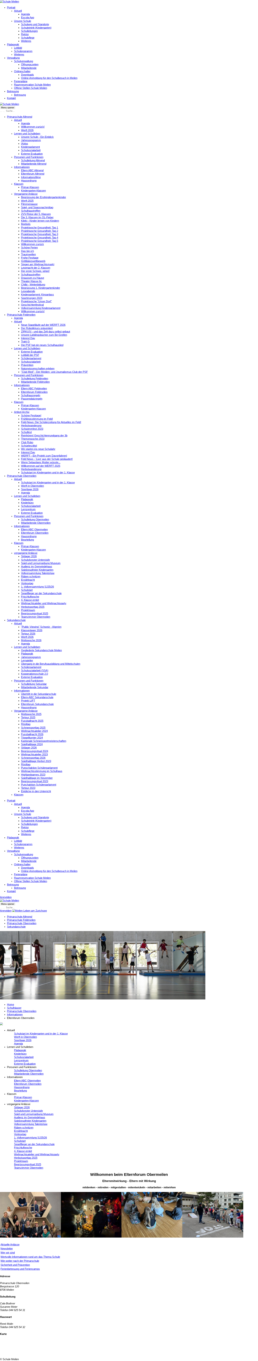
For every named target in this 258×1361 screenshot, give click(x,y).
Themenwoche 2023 (32, 438)
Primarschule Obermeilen (21, 475)
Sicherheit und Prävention (15, 1265)
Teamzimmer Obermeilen (35, 616)
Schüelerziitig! (29, 445)
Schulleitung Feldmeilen (34, 378)
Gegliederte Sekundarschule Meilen (41, 650)
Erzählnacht (28, 579)
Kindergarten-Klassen (33, 190)
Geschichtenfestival (32, 304)
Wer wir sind (8, 1252)
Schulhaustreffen (30, 210)
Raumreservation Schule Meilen (32, 84)
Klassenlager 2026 (31, 630)
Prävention (27, 365)
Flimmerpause (29, 204)
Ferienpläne (20, 81)
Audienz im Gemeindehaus (36, 566)
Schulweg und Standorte (35, 24)
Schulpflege (27, 37)
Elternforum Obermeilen (34, 532)
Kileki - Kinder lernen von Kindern (40, 220)
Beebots (26, 224)
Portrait (11, 7)
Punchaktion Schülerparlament (38, 784)
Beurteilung (27, 539)
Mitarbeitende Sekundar (34, 687)
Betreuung (13, 91)
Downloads (27, 74)
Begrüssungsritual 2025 (34, 613)
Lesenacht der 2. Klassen (35, 267)
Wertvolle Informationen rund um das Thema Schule (30, 1256)
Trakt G (25, 341)
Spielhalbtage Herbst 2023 (36, 761)
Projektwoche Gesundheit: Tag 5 (39, 241)
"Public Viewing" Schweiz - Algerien (41, 626)
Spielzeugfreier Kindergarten (37, 569)
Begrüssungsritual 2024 (34, 751)
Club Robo (27, 442)
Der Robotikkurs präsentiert (37, 328)
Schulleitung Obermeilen (35, 519)
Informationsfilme (31, 177)
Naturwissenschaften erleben (37, 368)
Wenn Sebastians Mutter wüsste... (40, 462)
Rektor (25, 34)
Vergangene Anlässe (26, 194)
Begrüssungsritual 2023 (34, 781)
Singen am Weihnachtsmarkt (37, 264)
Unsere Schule (22, 21)
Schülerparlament (31, 358)
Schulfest (26, 432)
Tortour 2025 (28, 717)
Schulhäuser (14, 1007)
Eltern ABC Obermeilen (34, 529)
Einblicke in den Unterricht (36, 791)
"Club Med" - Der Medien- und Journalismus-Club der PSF (54, 371)
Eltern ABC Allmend (32, 170)
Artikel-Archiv (21, 412)
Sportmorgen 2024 (31, 298)
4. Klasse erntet (30, 600)
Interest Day (28, 338)
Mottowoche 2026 (31, 640)
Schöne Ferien (29, 247)
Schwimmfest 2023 (32, 428)
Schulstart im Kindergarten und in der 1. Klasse (48, 472)
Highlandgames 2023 (33, 774)
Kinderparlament (30, 147)
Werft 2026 (27, 130)
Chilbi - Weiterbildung (33, 284)
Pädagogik (13, 44)
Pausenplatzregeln (31, 398)
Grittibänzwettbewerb (33, 261)
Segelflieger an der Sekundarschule (41, 593)
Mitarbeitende (29, 68)
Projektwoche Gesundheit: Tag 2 (39, 231)
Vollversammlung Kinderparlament (40, 308)
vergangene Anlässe (25, 553)
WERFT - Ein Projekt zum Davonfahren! (44, 455)
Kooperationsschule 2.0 (34, 673)
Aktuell (18, 10)
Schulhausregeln (30, 395)
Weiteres (26, 41)
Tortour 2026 (28, 633)
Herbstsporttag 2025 (32, 606)
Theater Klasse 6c (31, 281)
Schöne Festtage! (31, 415)
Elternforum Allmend (32, 173)
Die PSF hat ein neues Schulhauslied (42, 345)
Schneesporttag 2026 (33, 757)
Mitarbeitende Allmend (33, 163)
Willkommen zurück (32, 244)
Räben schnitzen (30, 576)
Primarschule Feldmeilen (21, 314)
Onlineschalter (22, 71)
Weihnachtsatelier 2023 (34, 754)
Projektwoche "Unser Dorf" (36, 301)
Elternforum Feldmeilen (34, 392)
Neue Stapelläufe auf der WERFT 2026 (43, 325)
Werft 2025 (27, 200)
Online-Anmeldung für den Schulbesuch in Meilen (49, 78)
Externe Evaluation (32, 153)
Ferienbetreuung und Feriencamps (20, 1269)
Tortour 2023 (28, 788)
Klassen (18, 184)
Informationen (22, 167)
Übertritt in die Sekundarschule (38, 694)
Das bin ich (27, 251)
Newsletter (7, 1248)
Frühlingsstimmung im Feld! (37, 418)
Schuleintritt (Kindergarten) (36, 27)
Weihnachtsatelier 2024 (34, 731)
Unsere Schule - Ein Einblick (37, 137)
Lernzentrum (28, 509)
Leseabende (28, 291)
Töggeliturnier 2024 (32, 737)
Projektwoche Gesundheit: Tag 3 (39, 234)
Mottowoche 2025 (31, 714)
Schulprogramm (23, 51)
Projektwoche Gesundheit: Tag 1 (39, 227)
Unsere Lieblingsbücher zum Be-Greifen (44, 334)
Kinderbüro (27, 502)
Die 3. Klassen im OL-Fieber (37, 217)
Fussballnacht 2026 (32, 734)
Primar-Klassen (30, 187)
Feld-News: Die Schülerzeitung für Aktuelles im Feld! (51, 422)
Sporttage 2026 (29, 489)
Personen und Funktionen (28, 157)
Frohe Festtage (29, 257)
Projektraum (28, 610)
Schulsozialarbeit (31, 150)
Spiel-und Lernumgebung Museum (41, 563)
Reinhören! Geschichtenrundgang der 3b (44, 435)
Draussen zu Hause (32, 278)
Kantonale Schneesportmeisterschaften (43, 741)
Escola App (27, 17)
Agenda (25, 14)
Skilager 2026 (29, 556)
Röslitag (25, 724)
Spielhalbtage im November (37, 778)
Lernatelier (27, 660)
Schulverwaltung (23, 61)
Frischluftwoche (30, 596)
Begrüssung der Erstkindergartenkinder (43, 197)
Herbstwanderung (31, 425)
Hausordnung (29, 180)
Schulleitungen (29, 31)
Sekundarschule (16, 620)
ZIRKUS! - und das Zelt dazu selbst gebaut (45, 331)
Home (10, 1004)
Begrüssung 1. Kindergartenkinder (40, 288)
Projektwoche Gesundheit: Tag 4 (39, 237)
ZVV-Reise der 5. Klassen (36, 214)
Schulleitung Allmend (33, 160)
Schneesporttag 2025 (33, 727)
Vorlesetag (27, 583)
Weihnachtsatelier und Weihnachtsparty (43, 603)
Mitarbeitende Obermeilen (36, 522)
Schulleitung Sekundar (34, 684)
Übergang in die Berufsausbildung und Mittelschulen (50, 663)
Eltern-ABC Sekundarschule (37, 697)
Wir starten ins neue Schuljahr (38, 449)
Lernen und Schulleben (27, 133)
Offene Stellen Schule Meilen (30, 88)
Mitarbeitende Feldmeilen (35, 381)
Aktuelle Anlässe (10, 1244)
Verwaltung (13, 57)
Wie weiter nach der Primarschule (20, 1260)
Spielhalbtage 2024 (32, 744)
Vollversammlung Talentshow (37, 573)
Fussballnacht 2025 (32, 720)
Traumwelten (28, 254)
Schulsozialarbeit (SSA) (34, 670)
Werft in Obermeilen (32, 485)
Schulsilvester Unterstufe (35, 559)
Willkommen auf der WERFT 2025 (40, 465)
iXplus (24, 143)
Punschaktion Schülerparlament (39, 767)
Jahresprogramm (31, 140)
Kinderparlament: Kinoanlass (37, 294)
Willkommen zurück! (33, 126)
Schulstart (27, 590)
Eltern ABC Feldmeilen (34, 388)
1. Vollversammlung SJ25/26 (37, 586)
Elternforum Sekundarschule (37, 704)
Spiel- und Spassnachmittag (37, 207)
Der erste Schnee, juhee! (35, 271)
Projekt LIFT (28, 700)
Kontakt (11, 98)
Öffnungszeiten (29, 64)
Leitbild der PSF (30, 355)
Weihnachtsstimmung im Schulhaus (41, 771)
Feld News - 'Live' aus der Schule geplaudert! (47, 459)
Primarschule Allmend (19, 116)
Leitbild (18, 47)
